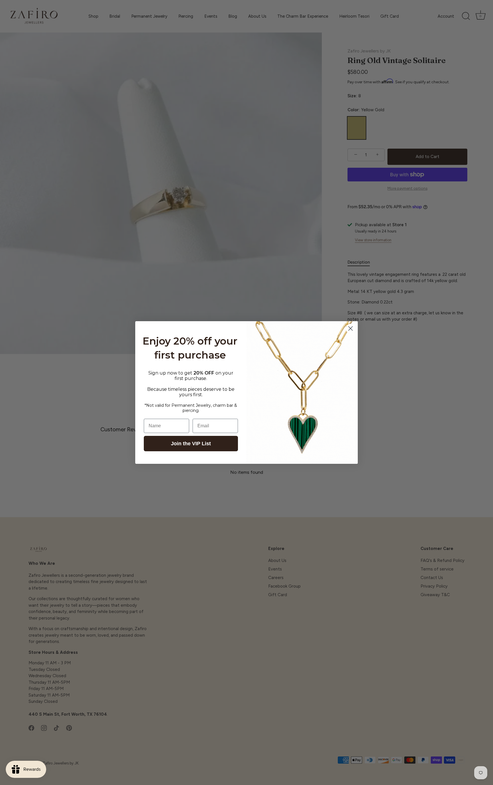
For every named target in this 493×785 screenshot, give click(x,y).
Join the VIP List (191, 443)
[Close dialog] (350, 328)
